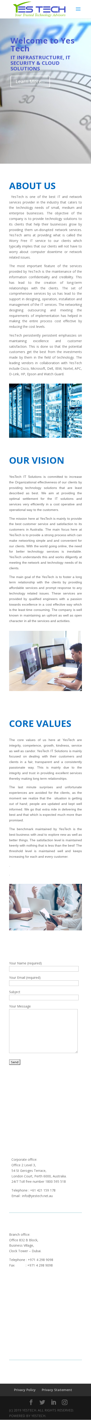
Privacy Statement (57, 1390)
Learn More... (30, 81)
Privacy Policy (25, 1390)
